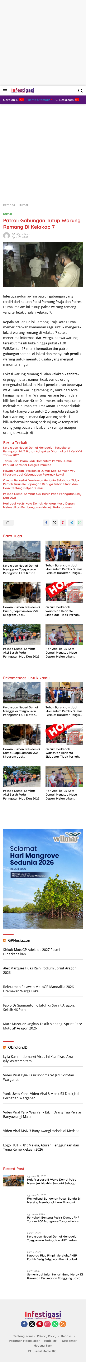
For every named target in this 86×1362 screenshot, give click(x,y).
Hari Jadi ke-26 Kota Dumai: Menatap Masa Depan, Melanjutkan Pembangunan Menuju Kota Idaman (39, 505)
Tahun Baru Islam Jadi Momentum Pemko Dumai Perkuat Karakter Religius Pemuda (37, 463)
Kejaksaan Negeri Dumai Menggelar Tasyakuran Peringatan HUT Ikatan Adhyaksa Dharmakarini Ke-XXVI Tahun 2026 (42, 451)
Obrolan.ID (18, 1047)
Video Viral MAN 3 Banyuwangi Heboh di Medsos (41, 1131)
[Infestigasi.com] (22, 90)
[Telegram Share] (71, 523)
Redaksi (66, 1336)
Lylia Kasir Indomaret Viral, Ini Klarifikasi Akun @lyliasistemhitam (38, 1058)
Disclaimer (69, 1341)
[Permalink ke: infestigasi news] (6, 235)
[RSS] (62, 1324)
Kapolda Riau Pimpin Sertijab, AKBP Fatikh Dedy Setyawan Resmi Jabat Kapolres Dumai (52, 1257)
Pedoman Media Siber (24, 1341)
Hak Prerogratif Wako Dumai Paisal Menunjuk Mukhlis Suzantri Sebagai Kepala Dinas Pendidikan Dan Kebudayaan (52, 1181)
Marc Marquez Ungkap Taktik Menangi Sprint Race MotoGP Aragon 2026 (42, 1026)
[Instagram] (47, 1324)
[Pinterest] (39, 1324)
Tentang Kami (23, 1336)
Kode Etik (50, 1341)
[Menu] (6, 90)
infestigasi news (20, 234)
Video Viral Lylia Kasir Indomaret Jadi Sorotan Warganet (38, 1077)
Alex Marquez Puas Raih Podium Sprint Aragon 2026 (40, 970)
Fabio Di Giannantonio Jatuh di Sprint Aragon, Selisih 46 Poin (39, 1007)
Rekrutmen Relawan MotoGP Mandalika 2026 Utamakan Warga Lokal (38, 988)
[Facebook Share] (46, 523)
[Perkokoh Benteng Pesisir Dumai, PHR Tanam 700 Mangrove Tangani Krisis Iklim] (13, 1220)
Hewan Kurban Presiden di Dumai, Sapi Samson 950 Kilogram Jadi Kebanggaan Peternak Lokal (39, 472)
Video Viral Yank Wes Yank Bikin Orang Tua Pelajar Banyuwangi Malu (42, 1114)
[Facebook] (24, 1324)
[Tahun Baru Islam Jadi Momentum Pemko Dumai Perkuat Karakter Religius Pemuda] (64, 551)
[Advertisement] (43, 43)
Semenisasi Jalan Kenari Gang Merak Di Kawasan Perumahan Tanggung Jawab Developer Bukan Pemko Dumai (55, 1276)
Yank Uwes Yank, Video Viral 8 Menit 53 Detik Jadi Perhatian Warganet (41, 1095)
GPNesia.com (20, 940)
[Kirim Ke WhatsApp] (80, 523)
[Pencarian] (80, 90)
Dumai (7, 214)
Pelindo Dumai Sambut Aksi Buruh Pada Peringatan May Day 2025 (42, 496)
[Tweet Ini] (55, 523)
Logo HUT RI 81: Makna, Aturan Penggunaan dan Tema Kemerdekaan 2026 (41, 1147)
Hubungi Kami (43, 1345)
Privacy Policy (46, 1336)
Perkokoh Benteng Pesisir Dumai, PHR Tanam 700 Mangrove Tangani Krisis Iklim (53, 1219)
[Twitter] (32, 1324)
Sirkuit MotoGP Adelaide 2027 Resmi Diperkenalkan (31, 951)
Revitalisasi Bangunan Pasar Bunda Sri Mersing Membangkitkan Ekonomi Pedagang (54, 1200)
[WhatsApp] (55, 1324)
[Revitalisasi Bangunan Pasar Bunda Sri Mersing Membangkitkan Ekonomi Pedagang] (13, 1201)
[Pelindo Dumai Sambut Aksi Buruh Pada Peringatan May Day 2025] (21, 634)
